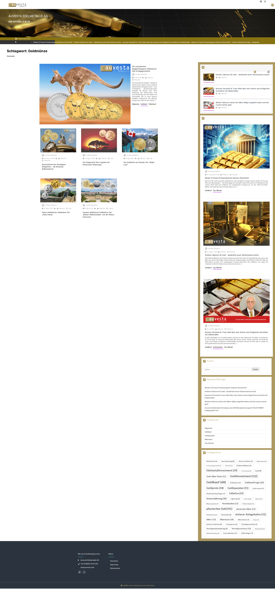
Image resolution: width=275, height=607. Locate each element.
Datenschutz (115, 568)
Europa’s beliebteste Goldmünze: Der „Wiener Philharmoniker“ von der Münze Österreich (98, 214)
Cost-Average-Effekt (213, 465)
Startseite (114, 561)
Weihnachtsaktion (212, 533)
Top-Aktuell (217, 190)
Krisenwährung (216, 498)
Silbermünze (243, 520)
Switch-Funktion (214, 524)
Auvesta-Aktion (245, 461)
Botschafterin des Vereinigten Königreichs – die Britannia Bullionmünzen (54, 166)
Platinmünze (211, 515)
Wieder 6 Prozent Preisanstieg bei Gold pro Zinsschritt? (162, 42)
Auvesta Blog (133, 585)
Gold (258, 471)
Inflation (236, 493)
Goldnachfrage (254, 482)
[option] (48, 42)
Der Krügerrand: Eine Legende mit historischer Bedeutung (96, 163)
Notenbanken (230, 503)
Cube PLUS (229, 465)
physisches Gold (219, 508)
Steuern (256, 519)
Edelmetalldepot (244, 465)
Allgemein (136, 104)
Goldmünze (235, 483)
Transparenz (231, 524)
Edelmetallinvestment (221, 470)
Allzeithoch (211, 461)
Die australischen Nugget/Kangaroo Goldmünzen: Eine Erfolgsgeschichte (144, 68)
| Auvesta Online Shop (146, 585)
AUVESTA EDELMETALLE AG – (29, 16)
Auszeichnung (228, 461)
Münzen (258, 499)
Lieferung (247, 499)
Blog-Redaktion (142, 74)
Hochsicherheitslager (215, 494)
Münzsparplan (212, 504)
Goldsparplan (218, 347)
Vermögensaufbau (249, 524)
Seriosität (226, 515)
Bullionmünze (262, 461)
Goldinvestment (243, 476)
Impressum (114, 565)
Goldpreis (215, 488)
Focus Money (246, 471)
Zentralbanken (230, 533)
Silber (211, 519)
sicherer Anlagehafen (250, 514)
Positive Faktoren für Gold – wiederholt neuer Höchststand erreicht (48, 42)
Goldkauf (144, 104)
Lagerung (235, 499)
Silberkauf (152, 104)
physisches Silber (245, 509)
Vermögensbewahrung (217, 529)
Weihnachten (260, 529)
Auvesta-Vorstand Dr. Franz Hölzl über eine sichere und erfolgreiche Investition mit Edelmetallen (107, 42)
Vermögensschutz (241, 528)
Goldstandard (258, 488)
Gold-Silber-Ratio (216, 476)
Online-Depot (248, 504)
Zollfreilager (247, 533)
